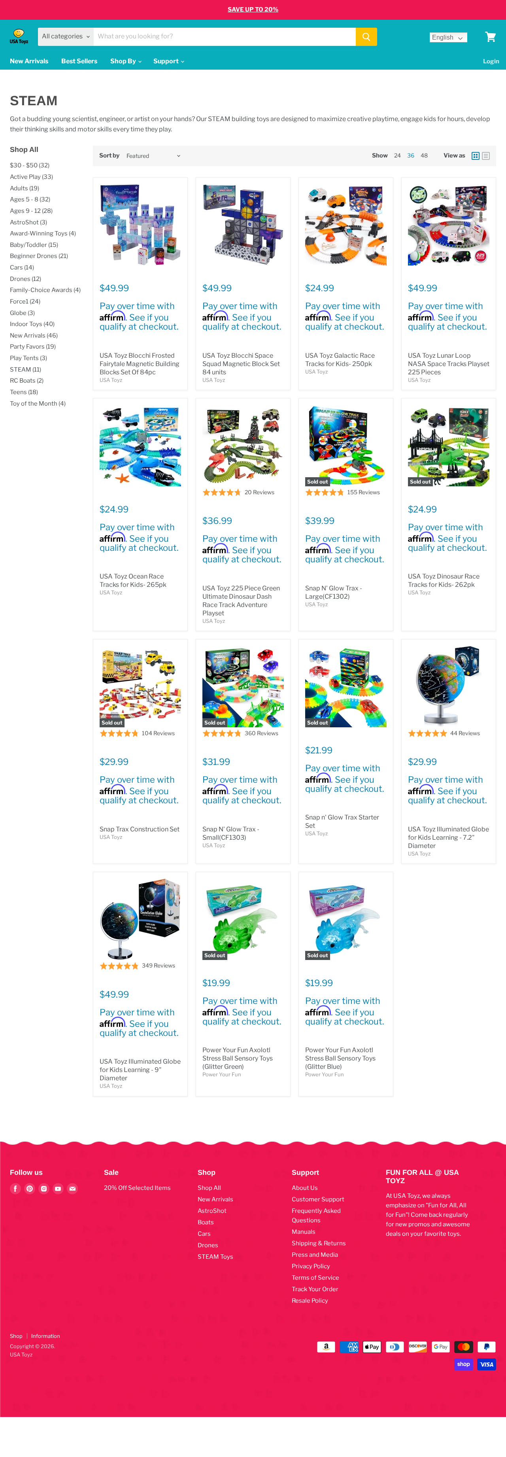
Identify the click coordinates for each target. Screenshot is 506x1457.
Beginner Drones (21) (39, 256)
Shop (16, 1336)
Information (45, 1336)
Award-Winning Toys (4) (43, 233)
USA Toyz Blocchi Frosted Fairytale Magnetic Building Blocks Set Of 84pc (139, 364)
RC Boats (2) (26, 380)
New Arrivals (29, 61)
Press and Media (315, 1254)
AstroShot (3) (28, 222)
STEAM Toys (215, 1256)
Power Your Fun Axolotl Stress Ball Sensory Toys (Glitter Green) (237, 1058)
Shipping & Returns (319, 1243)
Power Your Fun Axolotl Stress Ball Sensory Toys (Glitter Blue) (340, 1058)
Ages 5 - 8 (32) (30, 199)
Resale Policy (310, 1300)
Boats (206, 1222)
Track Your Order (315, 1289)
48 (424, 155)
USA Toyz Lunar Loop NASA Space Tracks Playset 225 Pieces (448, 364)
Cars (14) (22, 267)
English (442, 37)
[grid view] (476, 156)
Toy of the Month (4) (38, 403)
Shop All (209, 1187)
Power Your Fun (221, 1074)
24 (397, 155)
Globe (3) (22, 313)
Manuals (303, 1231)
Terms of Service (315, 1277)
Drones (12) (25, 279)
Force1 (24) (25, 301)
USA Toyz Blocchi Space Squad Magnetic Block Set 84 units (241, 364)
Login (491, 61)
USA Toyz (111, 380)
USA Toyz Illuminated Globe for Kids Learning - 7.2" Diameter (448, 837)
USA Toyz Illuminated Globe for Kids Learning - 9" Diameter (140, 1070)
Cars (204, 1233)
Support (166, 61)
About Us (305, 1187)
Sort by (109, 155)
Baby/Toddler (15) (34, 245)
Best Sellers (79, 61)
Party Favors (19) (33, 346)
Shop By (123, 61)
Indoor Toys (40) (32, 324)
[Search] (366, 37)
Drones (208, 1245)
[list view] (486, 156)
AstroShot (212, 1210)
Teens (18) (24, 392)
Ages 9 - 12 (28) (31, 210)
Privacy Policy (311, 1266)
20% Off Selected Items (137, 1187)
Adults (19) (24, 188)
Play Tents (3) (28, 358)
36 (410, 155)
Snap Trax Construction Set (139, 829)
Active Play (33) (31, 176)
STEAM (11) (25, 369)
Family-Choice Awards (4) (45, 290)
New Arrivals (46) (34, 335)
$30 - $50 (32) (29, 165)
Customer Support (318, 1199)
